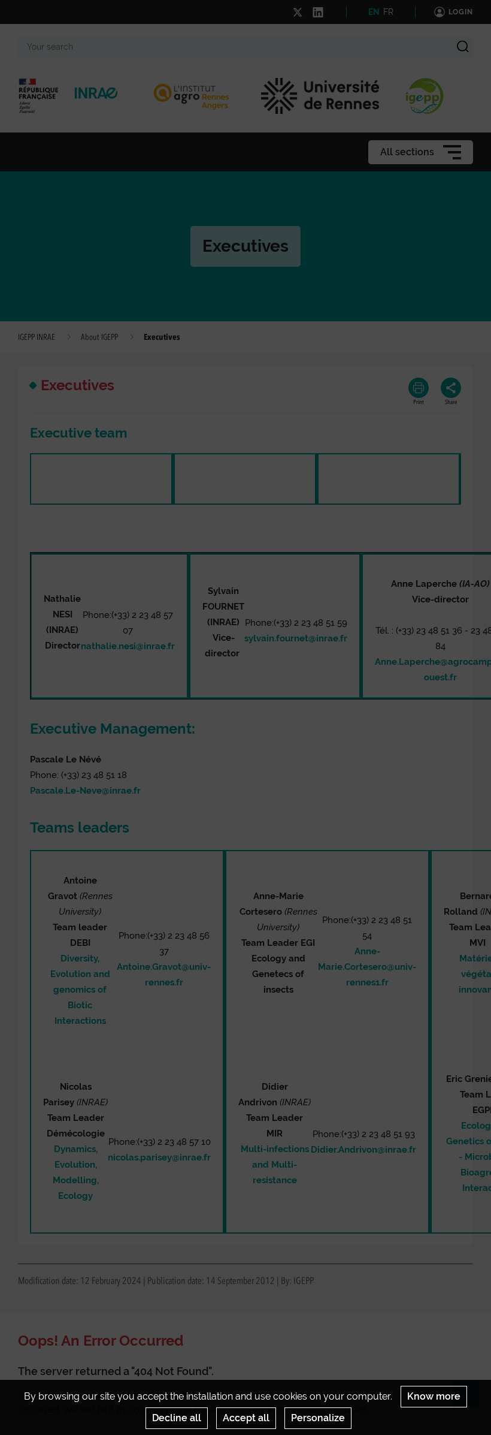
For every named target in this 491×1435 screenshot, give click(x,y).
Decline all (176, 1418)
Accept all (246, 1418)
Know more (433, 1396)
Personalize (318, 1418)
